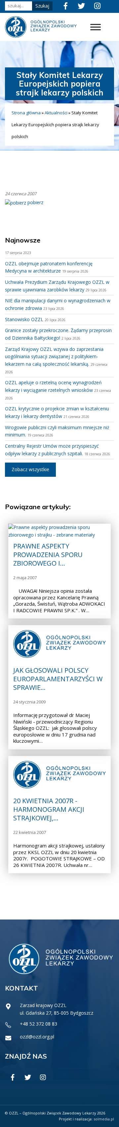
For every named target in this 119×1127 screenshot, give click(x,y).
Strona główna (26, 113)
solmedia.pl (104, 1118)
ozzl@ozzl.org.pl (37, 1036)
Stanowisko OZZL (24, 319)
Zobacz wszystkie (30, 469)
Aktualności (56, 113)
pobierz (34, 202)
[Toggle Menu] (95, 27)
